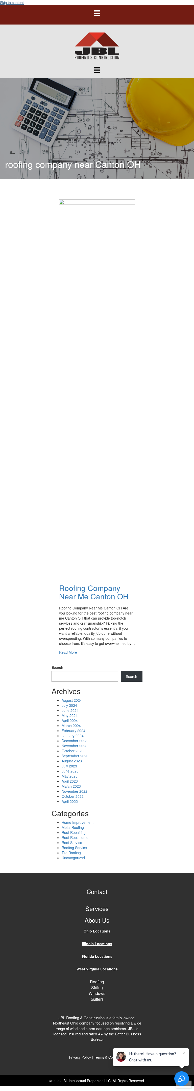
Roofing (97, 982)
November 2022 (74, 791)
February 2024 (73, 730)
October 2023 (73, 750)
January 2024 (73, 735)
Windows (97, 993)
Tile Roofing (71, 852)
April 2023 (70, 781)
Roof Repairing (74, 832)
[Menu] (97, 12)
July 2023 (69, 765)
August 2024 (72, 700)
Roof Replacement (76, 837)
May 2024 (70, 715)
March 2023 (71, 786)
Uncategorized (73, 857)
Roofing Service (74, 847)
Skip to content (12, 2)
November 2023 (74, 745)
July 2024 (69, 705)
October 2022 (73, 796)
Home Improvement (77, 822)
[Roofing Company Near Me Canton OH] (97, 388)
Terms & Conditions (109, 1057)
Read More (68, 652)
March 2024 (71, 725)
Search (57, 667)
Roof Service (72, 842)
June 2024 (70, 710)
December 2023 (74, 740)
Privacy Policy (80, 1057)
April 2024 (70, 720)
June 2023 (70, 771)
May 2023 (70, 776)
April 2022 (70, 801)
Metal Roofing (73, 827)
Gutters (97, 999)
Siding (97, 987)
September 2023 (75, 755)
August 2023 (72, 760)
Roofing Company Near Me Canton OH (94, 592)
